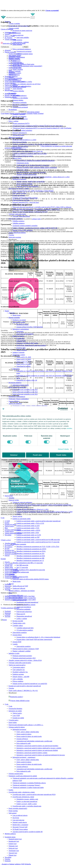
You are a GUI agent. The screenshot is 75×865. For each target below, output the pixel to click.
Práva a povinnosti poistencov (21, 49)
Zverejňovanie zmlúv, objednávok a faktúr (22, 792)
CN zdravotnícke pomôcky (24, 630)
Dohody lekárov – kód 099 (20, 676)
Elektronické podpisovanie (20, 572)
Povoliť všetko (61, 455)
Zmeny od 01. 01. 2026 (23, 357)
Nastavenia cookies (11, 572)
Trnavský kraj (13, 853)
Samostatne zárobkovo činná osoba (23, 64)
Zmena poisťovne (17, 35)
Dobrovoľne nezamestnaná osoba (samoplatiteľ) (27, 66)
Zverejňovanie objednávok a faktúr (23, 797)
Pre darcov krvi (9, 550)
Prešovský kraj (13, 848)
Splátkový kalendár (18, 352)
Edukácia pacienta (18, 674)
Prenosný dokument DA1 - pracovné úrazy (25, 202)
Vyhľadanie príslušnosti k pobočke (15, 87)
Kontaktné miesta (10, 837)
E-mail (3, 110)
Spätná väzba (9, 567)
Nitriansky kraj (13, 846)
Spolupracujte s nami (11, 569)
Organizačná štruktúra (15, 708)
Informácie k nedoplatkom (20, 329)
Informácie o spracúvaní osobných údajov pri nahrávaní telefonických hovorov (40, 755)
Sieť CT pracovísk (22, 567)
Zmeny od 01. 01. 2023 (23, 364)
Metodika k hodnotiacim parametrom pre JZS (30, 553)
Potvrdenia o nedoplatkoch (17, 396)
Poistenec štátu (20, 348)
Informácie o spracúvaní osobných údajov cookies (31, 753)
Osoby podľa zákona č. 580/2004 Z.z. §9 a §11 (23, 690)
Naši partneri (13, 813)
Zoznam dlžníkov (14, 401)
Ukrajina (11, 235)
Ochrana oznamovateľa (16, 773)
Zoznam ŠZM (16, 642)
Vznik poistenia (17, 40)
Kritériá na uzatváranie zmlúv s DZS (27, 532)
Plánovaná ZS (20, 614)
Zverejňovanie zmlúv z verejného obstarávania (26, 806)
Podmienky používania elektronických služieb (23, 776)
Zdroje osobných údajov (23, 734)
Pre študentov (13, 109)
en (8, 864)
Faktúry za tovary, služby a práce (26, 804)
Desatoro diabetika (18, 91)
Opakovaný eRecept (18, 588)
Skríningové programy (19, 179)
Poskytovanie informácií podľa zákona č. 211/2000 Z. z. (26, 725)
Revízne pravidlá (17, 621)
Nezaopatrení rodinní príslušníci (22, 130)
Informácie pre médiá (15, 711)
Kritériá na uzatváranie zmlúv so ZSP (27, 537)
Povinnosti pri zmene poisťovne (22, 30)
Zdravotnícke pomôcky (19, 632)
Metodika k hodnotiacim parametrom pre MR (30, 558)
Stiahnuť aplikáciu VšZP (16, 864)
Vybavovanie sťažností (12, 571)
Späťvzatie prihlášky (22, 37)
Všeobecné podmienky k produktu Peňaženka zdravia (29, 783)
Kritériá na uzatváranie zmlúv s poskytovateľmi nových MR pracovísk (38, 539)
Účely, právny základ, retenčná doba (27, 732)
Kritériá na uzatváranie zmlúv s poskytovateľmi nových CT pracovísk (37, 542)
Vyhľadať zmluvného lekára (17, 214)
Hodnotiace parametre (19, 544)
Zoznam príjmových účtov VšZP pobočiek (29, 327)
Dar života (15, 818)
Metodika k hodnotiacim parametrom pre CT (30, 560)
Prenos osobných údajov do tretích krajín (29, 736)
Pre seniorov (8, 547)
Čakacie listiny (17, 158)
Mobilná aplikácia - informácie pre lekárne (22, 591)
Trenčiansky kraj (14, 850)
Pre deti (7, 548)
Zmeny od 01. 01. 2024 (23, 362)
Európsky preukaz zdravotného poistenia (25, 198)
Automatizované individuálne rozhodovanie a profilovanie (34, 741)
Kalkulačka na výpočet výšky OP (26, 380)
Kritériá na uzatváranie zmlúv (21, 519)
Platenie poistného (14, 317)
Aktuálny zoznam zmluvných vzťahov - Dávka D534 (25, 660)
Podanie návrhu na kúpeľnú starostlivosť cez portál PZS (29, 683)
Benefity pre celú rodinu (12, 95)
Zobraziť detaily (63, 449)
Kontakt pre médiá (18, 718)
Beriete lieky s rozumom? (20, 825)
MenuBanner (9, 90)
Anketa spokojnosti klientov (17, 232)
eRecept (11, 584)
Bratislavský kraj (14, 841)
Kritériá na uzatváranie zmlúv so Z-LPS (28, 535)
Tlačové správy (17, 713)
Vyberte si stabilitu (14, 23)
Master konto (16, 315)
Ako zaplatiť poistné (15, 55)
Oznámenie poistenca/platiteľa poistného (25, 225)
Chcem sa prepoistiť (52, 10)
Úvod (2, 113)
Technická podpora (11, 576)
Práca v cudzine (13, 121)
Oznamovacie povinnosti (20, 107)
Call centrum (9, 564)
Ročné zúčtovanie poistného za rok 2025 (25, 389)
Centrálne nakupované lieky (25, 628)
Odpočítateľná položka (23, 366)
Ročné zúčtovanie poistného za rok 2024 (25, 392)
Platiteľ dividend (17, 69)
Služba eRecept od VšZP (20, 586)
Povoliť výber (37, 455)
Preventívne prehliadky (19, 102)
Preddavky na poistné (19, 320)
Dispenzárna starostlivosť (24, 616)
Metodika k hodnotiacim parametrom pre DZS (30, 556)
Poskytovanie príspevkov (24, 611)
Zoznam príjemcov (22, 739)
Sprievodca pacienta (15, 237)
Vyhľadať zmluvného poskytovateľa (20, 663)
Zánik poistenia (17, 44)
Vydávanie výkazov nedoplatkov (19, 399)
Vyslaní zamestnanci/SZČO (20, 123)
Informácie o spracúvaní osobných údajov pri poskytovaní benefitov (37, 746)
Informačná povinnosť (19, 729)
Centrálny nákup (17, 625)
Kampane (8, 861)
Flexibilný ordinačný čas (20, 672)
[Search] (1, 864)
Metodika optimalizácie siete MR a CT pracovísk (27, 563)
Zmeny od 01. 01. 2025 (23, 359)
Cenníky (15, 644)
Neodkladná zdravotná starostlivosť (27, 602)
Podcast (7, 555)
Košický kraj (13, 843)
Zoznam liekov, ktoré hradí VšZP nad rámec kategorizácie (34, 639)
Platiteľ (7, 311)
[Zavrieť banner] (72, 409)
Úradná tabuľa (9, 531)
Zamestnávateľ (17, 62)
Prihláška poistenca (18, 221)
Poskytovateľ (9, 496)
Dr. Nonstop (12, 61)
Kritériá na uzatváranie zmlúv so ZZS (28, 525)
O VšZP (7, 521)
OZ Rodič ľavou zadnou (20, 829)
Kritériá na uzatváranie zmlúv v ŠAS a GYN (30, 523)
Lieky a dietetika (17, 679)
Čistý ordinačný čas (18, 669)
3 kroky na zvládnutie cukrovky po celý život (26, 84)
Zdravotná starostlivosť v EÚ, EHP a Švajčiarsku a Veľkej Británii (32, 191)
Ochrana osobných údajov (17, 727)
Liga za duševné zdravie (19, 815)
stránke (69, 428)
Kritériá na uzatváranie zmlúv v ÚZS (27, 528)
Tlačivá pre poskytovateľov (17, 665)
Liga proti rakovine (18, 820)
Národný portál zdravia (19, 822)
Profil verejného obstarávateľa (18, 808)
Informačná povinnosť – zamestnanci (23, 757)
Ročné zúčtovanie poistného (13, 78)
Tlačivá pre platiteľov (15, 403)
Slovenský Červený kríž (19, 827)
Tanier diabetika (17, 88)
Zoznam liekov (17, 635)
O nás (6, 704)
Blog (10, 70)
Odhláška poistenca (18, 223)
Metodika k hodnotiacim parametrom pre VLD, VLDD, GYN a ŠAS (37, 546)
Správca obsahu (9, 574)
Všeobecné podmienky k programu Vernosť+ (26, 785)
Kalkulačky (12, 74)
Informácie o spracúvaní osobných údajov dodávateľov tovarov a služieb (38, 748)
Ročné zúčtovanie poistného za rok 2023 (25, 394)
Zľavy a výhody (10, 36)
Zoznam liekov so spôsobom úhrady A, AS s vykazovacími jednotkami (38, 637)
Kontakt (4, 864)
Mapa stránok (31, 604)
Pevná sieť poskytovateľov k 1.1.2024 (24, 140)
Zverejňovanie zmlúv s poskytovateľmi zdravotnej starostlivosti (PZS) (34, 794)
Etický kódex (13, 722)
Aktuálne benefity (10, 543)
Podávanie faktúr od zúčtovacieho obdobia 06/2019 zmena (30, 579)
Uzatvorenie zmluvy (18, 667)
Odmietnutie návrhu (22, 163)
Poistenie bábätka (17, 100)
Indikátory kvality (14, 653)
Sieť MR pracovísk (22, 565)
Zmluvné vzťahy (14, 500)
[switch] (28, 442)
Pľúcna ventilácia (17, 681)
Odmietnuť (13, 455)
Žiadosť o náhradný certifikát (21, 651)
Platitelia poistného (14, 59)
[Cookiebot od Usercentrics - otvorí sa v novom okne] (59, 409)
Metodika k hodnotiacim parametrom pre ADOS (31, 549)
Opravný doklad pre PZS (20, 577)
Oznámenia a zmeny (18, 355)
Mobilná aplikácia (10, 834)
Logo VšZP (16, 715)
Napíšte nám (8, 565)
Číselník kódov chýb (18, 623)
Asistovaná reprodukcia (23, 607)
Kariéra (11, 790)
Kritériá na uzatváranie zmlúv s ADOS (28, 530)
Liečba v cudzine (21, 618)
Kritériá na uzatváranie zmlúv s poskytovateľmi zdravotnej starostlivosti (38, 521)
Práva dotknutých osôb (23, 743)
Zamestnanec (16, 61)
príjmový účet (36, 219)
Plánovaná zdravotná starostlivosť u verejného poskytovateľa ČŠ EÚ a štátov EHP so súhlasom (41, 207)
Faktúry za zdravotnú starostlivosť (26, 801)
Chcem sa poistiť (14, 28)
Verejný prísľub (17, 516)
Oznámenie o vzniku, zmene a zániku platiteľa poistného (29, 406)
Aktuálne (11, 498)
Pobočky (7, 562)
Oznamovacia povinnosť (24, 51)
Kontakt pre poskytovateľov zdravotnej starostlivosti (25, 686)
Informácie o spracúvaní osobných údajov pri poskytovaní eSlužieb (37, 750)
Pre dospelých (9, 545)
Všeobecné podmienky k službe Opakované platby (28, 787)
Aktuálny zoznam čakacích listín (26, 174)
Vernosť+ (8, 34)
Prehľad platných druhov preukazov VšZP (25, 649)
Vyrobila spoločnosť (10, 608)
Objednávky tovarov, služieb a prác (27, 799)
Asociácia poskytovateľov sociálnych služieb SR (27, 831)
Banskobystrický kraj (15, 839)
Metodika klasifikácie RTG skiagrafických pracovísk (28, 570)
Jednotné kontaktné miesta (24, 54)
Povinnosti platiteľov (15, 382)
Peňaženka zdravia (10, 32)
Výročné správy (13, 720)
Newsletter (8, 857)
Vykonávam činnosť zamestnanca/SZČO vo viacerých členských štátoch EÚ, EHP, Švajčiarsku (41, 128)
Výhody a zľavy (6, 540)
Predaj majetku (13, 811)
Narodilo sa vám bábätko (20, 98)
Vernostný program (11, 554)
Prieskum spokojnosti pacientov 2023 (24, 658)
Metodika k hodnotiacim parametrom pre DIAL (31, 551)
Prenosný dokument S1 (19, 133)
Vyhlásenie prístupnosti (12, 578)
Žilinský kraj (12, 855)
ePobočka (28, 864)
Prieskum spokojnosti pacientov (22, 656)
